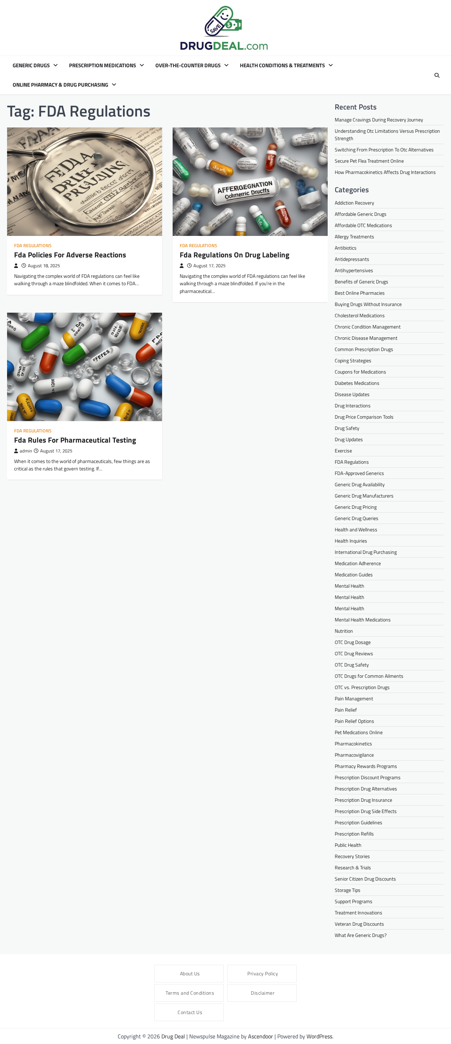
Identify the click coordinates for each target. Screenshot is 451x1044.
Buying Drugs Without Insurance (368, 304)
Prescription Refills (354, 833)
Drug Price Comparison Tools (364, 416)
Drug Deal (173, 1036)
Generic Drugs (31, 65)
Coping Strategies (353, 360)
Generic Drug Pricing (356, 507)
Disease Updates (352, 394)
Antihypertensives (354, 270)
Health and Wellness (356, 529)
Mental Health (349, 585)
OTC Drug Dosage (353, 642)
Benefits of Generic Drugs (361, 281)
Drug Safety (347, 428)
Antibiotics (346, 247)
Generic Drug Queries (356, 518)
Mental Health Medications (363, 619)
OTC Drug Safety (352, 664)
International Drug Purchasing (366, 552)
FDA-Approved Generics (359, 473)
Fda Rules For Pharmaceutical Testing (75, 439)
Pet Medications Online (359, 732)
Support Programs (353, 901)
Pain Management (354, 698)
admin (26, 451)
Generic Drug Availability (360, 484)
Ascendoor (260, 1036)
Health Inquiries (351, 540)
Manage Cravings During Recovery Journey (379, 119)
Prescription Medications (102, 65)
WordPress (319, 1036)
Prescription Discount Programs (368, 777)
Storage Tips (347, 890)
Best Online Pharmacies (360, 292)
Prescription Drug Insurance (363, 800)
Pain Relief (346, 709)
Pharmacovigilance (354, 754)
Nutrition (344, 630)
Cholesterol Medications (360, 315)
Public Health (348, 845)
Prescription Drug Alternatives (366, 788)
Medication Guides (354, 574)
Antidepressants (352, 259)
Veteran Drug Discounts (359, 923)
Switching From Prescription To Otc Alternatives (384, 149)
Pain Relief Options (354, 721)
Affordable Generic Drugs (361, 214)
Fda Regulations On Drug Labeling (234, 254)
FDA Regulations (32, 245)
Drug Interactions (353, 405)
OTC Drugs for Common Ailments (369, 676)
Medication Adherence (358, 563)
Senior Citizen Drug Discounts (365, 878)
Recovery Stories (352, 856)
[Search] (437, 75)
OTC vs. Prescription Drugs (362, 687)
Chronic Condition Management (368, 326)
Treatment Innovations (358, 912)
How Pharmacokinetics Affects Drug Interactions (385, 172)
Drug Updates (349, 439)
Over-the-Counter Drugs (188, 65)
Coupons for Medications (360, 371)
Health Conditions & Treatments (282, 65)
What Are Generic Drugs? (361, 935)
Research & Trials (353, 867)
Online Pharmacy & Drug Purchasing (60, 85)
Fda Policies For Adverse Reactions (70, 254)
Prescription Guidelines (358, 822)
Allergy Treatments (354, 236)
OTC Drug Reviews (354, 653)
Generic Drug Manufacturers (364, 495)
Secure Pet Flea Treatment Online (369, 160)
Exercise (343, 450)
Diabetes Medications (357, 383)
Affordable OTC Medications (363, 225)
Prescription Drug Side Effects (366, 811)
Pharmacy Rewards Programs (366, 766)
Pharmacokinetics (353, 743)
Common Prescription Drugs (364, 349)
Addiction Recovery (354, 202)
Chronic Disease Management (366, 338)
